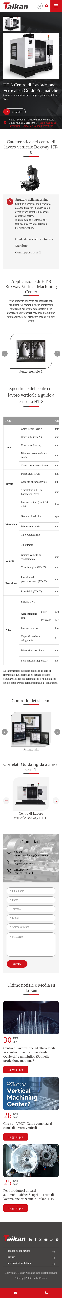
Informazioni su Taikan (19, 1263)
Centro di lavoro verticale (41, 119)
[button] (5, 354)
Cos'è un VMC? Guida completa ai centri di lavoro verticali (27, 1126)
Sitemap (19, 1278)
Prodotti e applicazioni (18, 1250)
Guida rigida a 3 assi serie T (23, 122)
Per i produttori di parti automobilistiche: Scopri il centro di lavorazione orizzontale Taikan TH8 (28, 1195)
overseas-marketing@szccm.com (31, 855)
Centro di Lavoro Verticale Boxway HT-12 (31, 815)
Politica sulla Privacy (36, 1278)
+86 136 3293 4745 (24, 873)
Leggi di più (15, 1069)
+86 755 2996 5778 (24, 864)
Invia (17, 963)
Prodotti (21, 119)
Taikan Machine (26, 1272)
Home (12, 119)
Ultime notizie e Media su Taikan (31, 987)
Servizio (11, 1257)
